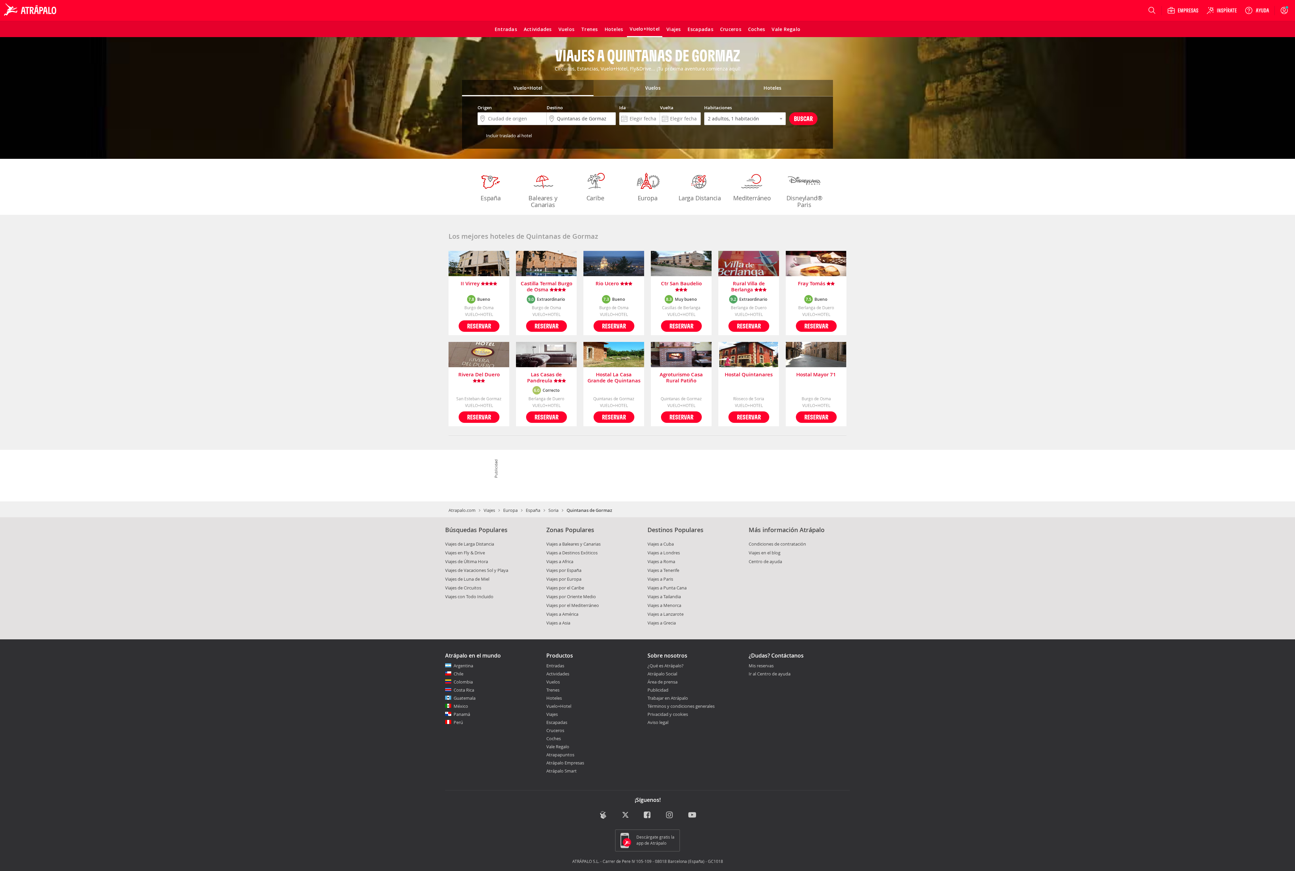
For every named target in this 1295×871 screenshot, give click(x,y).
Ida (622, 108)
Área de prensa (663, 682)
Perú (458, 722)
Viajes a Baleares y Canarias (573, 544)
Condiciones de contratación (777, 544)
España (491, 198)
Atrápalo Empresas (565, 763)
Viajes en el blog (764, 553)
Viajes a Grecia (662, 623)
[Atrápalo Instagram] (670, 815)
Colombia (463, 682)
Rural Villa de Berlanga (748, 287)
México (461, 706)
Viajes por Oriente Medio (571, 596)
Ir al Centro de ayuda (769, 674)
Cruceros (555, 730)
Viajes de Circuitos (463, 588)
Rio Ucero (608, 284)
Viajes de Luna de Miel (467, 579)
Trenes (552, 690)
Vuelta (666, 108)
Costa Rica (464, 690)
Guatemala (465, 698)
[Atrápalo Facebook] (648, 815)
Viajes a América (562, 614)
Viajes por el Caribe (565, 588)
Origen (485, 108)
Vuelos (553, 682)
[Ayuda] (1257, 10)
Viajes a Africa (559, 561)
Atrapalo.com (462, 510)
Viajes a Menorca (664, 605)
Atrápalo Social (662, 674)
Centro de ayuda (765, 561)
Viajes (489, 510)
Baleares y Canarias (542, 201)
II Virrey (471, 284)
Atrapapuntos (560, 755)
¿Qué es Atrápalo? (666, 666)
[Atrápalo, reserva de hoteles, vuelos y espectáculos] (31, 10)
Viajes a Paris (660, 579)
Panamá (462, 714)
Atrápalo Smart (561, 771)
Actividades (557, 674)
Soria (553, 510)
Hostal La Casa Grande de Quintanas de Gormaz (613, 378)
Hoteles (554, 698)
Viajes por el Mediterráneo (572, 605)
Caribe (595, 198)
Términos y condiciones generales (681, 706)
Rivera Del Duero (479, 375)
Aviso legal (658, 722)
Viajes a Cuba (661, 544)
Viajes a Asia (558, 623)
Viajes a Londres (664, 553)
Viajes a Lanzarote (666, 614)
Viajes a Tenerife (663, 570)
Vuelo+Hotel (558, 706)
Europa (648, 198)
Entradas (555, 666)
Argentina (463, 666)
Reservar (479, 326)
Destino (555, 108)
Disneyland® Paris (804, 201)
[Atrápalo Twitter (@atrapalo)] (625, 815)
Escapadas (556, 722)
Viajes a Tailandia (664, 596)
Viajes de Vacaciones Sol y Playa (476, 570)
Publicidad (658, 690)
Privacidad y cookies (668, 714)
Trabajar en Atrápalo (668, 698)
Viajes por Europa (563, 579)
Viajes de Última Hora (466, 561)
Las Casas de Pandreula (544, 378)
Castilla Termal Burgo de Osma (546, 287)
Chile (458, 674)
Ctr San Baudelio (681, 284)
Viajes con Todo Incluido (469, 596)
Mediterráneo (752, 198)
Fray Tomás (812, 284)
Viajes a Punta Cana (667, 588)
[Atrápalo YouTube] (692, 815)
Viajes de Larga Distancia (469, 544)
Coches (553, 738)
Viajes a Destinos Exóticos (572, 553)
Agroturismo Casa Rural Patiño (681, 378)
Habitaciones (718, 108)
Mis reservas (761, 666)
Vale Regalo (557, 747)
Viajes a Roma (661, 561)
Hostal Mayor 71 (816, 375)
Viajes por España (563, 570)
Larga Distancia (700, 198)
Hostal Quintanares (749, 375)
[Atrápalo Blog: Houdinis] (603, 815)
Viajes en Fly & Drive (465, 553)
